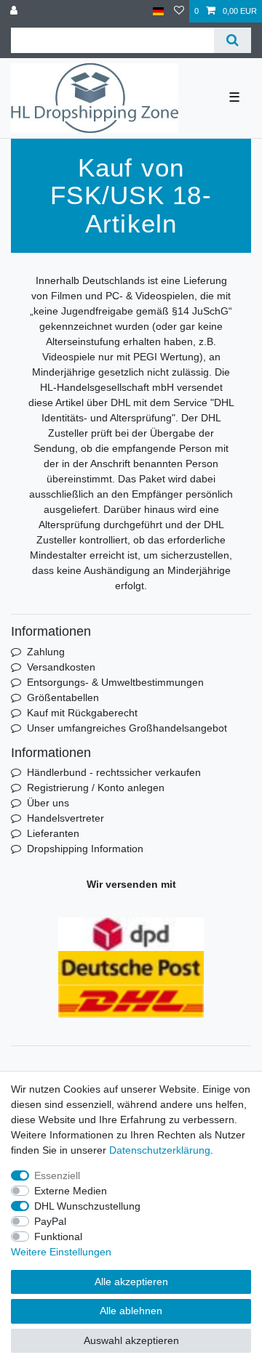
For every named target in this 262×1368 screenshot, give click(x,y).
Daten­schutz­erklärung (159, 1150)
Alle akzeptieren (131, 1281)
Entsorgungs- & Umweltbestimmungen (115, 682)
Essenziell (57, 1175)
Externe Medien (70, 1191)
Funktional (58, 1236)
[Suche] (232, 40)
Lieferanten (53, 833)
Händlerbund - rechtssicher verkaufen (114, 772)
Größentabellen (63, 697)
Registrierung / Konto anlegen (95, 787)
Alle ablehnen (131, 1310)
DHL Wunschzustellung (87, 1206)
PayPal (50, 1221)
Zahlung (46, 651)
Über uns (48, 803)
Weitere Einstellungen (61, 1252)
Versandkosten (61, 667)
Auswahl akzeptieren (131, 1340)
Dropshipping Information (85, 848)
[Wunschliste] (179, 11)
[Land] (158, 11)
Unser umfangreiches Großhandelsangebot (127, 728)
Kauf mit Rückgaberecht (82, 713)
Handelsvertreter (65, 818)
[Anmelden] (15, 11)
